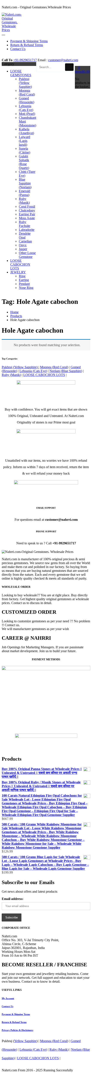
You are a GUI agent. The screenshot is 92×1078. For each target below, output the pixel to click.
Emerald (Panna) (24, 193)
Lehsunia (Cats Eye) (26, 108)
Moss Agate (27, 218)
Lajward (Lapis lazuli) (24, 140)
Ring (22, 276)
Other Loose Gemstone (27, 255)
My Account (8, 998)
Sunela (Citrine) (24, 150)
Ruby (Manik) (24, 200)
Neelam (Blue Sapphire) (65, 371)
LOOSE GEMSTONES (20, 73)
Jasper (23, 249)
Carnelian (25, 241)
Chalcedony (27, 210)
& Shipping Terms (16, 1014)
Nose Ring (26, 287)
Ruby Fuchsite (24, 224)
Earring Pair (27, 214)
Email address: (12, 899)
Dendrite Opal (25, 235)
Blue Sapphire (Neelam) (25, 183)
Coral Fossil (27, 206)
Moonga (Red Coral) (27, 92)
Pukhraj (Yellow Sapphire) (25, 82)
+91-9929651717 (25, 60)
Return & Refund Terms (14, 1022)
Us (7, 1006)
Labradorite (26, 229)
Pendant (24, 284)
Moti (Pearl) (27, 114)
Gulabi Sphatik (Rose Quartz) (24, 162)
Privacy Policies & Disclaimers (17, 1030)
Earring (24, 280)
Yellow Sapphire (25, 1041)
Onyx (23, 245)
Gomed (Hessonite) (26, 100)
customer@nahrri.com (63, 60)
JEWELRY (18, 272)
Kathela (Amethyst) (26, 131)
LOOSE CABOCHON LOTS (20, 264)
